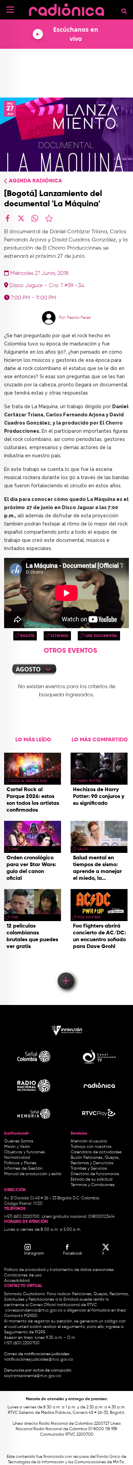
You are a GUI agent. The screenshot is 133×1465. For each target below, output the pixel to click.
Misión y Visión (17, 1147)
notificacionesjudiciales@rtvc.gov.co (38, 1360)
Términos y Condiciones (93, 1185)
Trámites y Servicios (89, 1169)
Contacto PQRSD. (21, 1316)
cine (14, 849)
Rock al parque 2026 (29, 781)
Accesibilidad (17, 1281)
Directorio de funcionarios (95, 1174)
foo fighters (89, 917)
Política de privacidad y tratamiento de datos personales (59, 1270)
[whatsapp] (34, 218)
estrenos (59, 635)
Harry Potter (89, 781)
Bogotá (27, 635)
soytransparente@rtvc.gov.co (32, 1376)
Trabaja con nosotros (91, 1147)
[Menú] (10, 9)
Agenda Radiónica (35, 181)
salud (82, 849)
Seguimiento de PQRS (24, 1332)
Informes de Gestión (23, 1169)
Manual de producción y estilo (32, 1174)
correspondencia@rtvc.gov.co (33, 1310)
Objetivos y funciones (24, 1152)
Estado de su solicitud (92, 1180)
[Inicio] (66, 8)
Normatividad (17, 1158)
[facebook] (7, 218)
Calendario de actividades (96, 1152)
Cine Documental (101, 635)
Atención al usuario (89, 1141)
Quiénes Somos (18, 1141)
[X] (21, 218)
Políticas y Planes (20, 1163)
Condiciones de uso (23, 1275)
